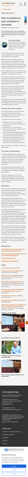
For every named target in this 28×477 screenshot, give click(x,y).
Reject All (14, 474)
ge (17, 261)
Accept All (14, 466)
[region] (14, 464)
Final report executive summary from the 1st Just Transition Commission (13, 254)
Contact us (5, 440)
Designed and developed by (10, 421)
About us (4, 443)
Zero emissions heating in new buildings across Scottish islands (12, 290)
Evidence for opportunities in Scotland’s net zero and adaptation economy (13, 305)
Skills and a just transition (8, 295)
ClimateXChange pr (6, 258)
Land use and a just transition (9, 300)
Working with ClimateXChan (9, 261)
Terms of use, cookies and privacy (11, 431)
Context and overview (7, 268)
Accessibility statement (8, 434)
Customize (14, 470)
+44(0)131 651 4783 (9, 408)
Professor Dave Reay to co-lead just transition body (11, 356)
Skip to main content (7, 13)
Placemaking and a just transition (10, 281)
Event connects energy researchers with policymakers (12, 375)
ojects (14, 258)
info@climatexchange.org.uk (13, 409)
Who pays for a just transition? (10, 275)
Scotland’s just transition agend (10, 271)
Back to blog (7, 9)
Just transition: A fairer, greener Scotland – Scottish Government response (13, 250)
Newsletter (5, 437)
